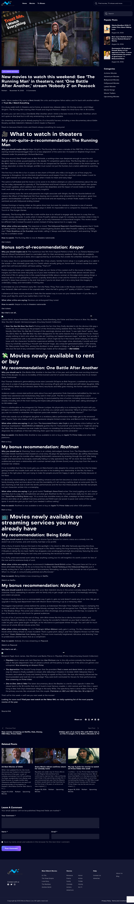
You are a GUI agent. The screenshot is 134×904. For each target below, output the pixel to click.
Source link (6, 711)
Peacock (44, 641)
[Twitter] (11, 884)
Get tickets (6, 242)
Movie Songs (109, 90)
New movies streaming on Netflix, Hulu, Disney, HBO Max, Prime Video (22, 733)
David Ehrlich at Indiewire (33, 426)
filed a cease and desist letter (69, 669)
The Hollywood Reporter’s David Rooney (65, 226)
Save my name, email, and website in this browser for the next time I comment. (37, 842)
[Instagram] (14, 884)
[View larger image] (63, 652)
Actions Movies (110, 73)
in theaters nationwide (36, 304)
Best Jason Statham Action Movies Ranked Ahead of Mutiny (122, 39)
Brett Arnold (35, 100)
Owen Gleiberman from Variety (23, 634)
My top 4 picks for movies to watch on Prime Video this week (83, 768)
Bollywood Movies (111, 80)
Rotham (4, 90)
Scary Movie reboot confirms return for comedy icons (50, 768)
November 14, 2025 (17, 90)
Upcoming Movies (10, 71)
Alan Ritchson (50, 660)
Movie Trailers (109, 93)
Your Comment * (9, 816)
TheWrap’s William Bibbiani (46, 629)
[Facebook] (8, 884)
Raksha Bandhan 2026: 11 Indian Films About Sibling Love (121, 27)
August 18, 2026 (40, 789)
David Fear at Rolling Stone (16, 496)
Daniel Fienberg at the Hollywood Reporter (70, 567)
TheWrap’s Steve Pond (53, 491)
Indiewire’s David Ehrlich (55, 564)
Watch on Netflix (8, 580)
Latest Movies (110, 87)
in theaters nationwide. (45, 238)
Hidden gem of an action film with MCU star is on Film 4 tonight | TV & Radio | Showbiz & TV (79, 733)
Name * (5, 832)
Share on (78, 720)
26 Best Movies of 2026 (12, 767)
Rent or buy (6, 442)
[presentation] (3, 776)
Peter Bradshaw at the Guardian (20, 231)
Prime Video (77, 435)
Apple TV (68, 435)
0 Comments (31, 90)
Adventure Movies (111, 76)
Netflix (45, 576)
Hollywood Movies (111, 83)
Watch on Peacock (9, 645)
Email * (54, 832)
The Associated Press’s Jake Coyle (53, 423)
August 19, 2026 (7, 792)
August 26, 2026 (118, 33)
